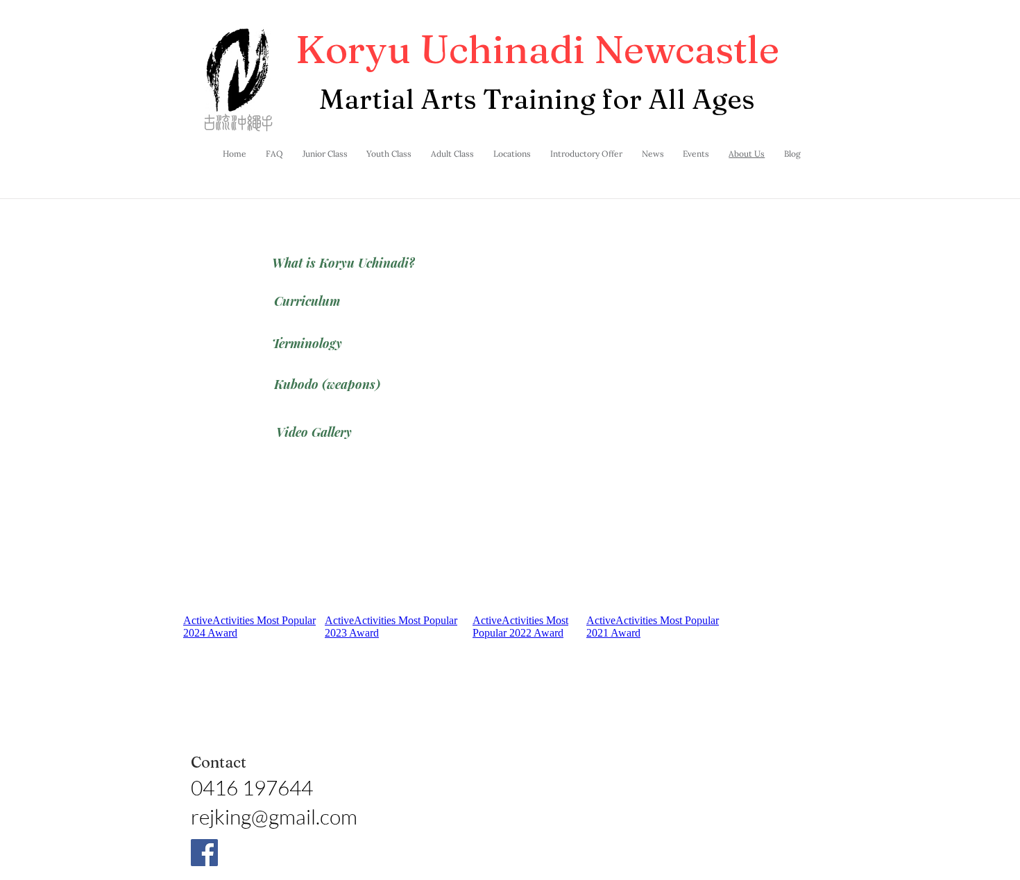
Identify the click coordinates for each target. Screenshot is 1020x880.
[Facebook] (204, 852)
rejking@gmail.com (274, 816)
